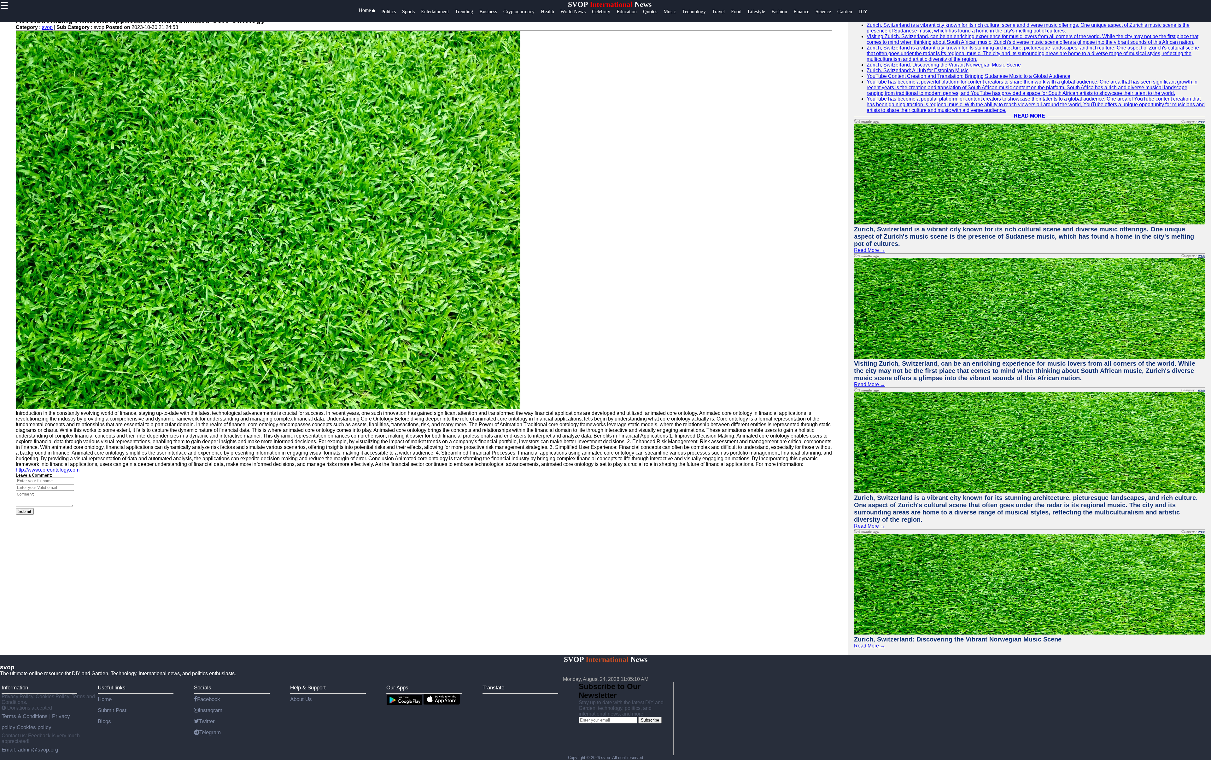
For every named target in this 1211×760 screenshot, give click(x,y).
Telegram (210, 732)
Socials (202, 687)
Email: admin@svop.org (30, 749)
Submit (24, 511)
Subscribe (650, 720)
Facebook (208, 699)
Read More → (869, 250)
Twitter (207, 721)
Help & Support (308, 687)
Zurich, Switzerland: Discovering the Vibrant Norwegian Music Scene (944, 64)
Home (105, 699)
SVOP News (610, 4)
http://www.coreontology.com (47, 470)
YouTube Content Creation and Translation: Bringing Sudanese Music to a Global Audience (968, 76)
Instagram (210, 710)
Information (15, 687)
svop (47, 27)
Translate (493, 687)
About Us (301, 699)
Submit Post (112, 710)
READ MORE (1029, 116)
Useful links (112, 687)
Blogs (104, 721)
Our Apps (397, 687)
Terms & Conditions (25, 716)
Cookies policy (34, 727)
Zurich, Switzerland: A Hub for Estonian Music (917, 70)
